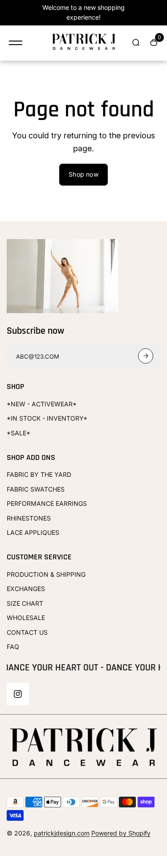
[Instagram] (18, 694)
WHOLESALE (26, 617)
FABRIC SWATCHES (36, 489)
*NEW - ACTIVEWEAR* (42, 404)
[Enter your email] (145, 356)
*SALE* (18, 433)
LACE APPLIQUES (33, 532)
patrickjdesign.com (62, 833)
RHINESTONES (29, 518)
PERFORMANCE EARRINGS (47, 503)
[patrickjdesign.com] (83, 43)
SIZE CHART (25, 603)
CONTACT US (27, 632)
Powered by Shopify (121, 833)
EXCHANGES (26, 588)
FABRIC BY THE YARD (39, 474)
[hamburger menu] (15, 43)
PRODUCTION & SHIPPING (46, 574)
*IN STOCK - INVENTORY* (47, 418)
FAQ (13, 646)
